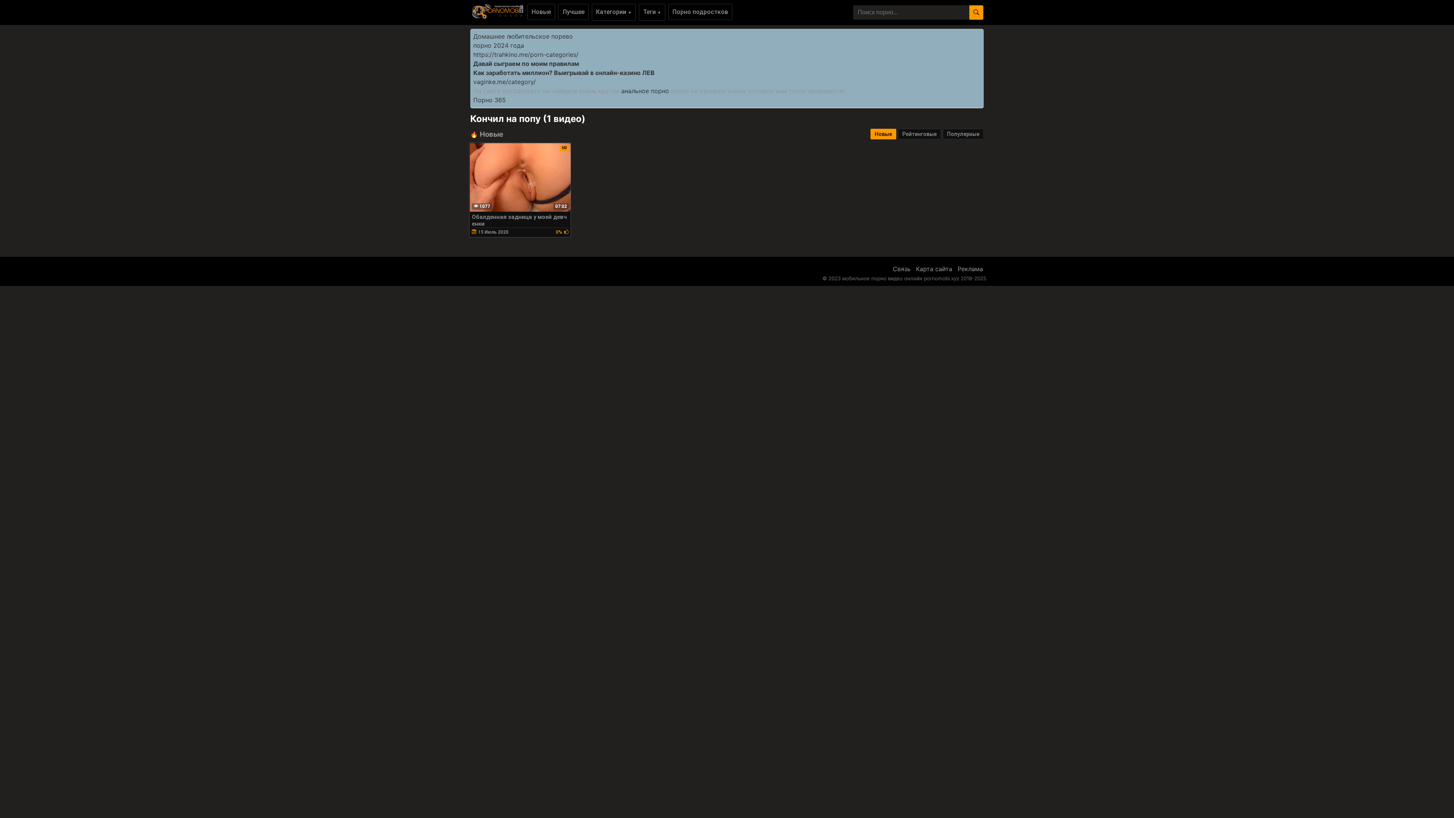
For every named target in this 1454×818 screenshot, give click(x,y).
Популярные (963, 134)
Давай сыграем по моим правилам (526, 63)
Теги (652, 12)
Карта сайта (934, 269)
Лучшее (573, 12)
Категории (614, 12)
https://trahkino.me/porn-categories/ (526, 54)
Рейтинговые (919, 134)
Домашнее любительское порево (523, 36)
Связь (902, 269)
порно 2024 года (498, 45)
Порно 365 (489, 100)
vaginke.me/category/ (504, 82)
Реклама (970, 269)
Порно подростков (700, 12)
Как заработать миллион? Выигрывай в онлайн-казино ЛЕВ (564, 72)
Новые (541, 12)
